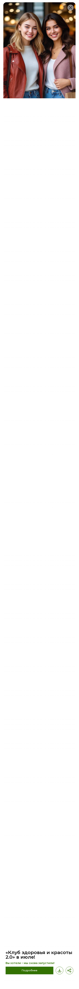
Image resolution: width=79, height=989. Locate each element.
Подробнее (29, 970)
